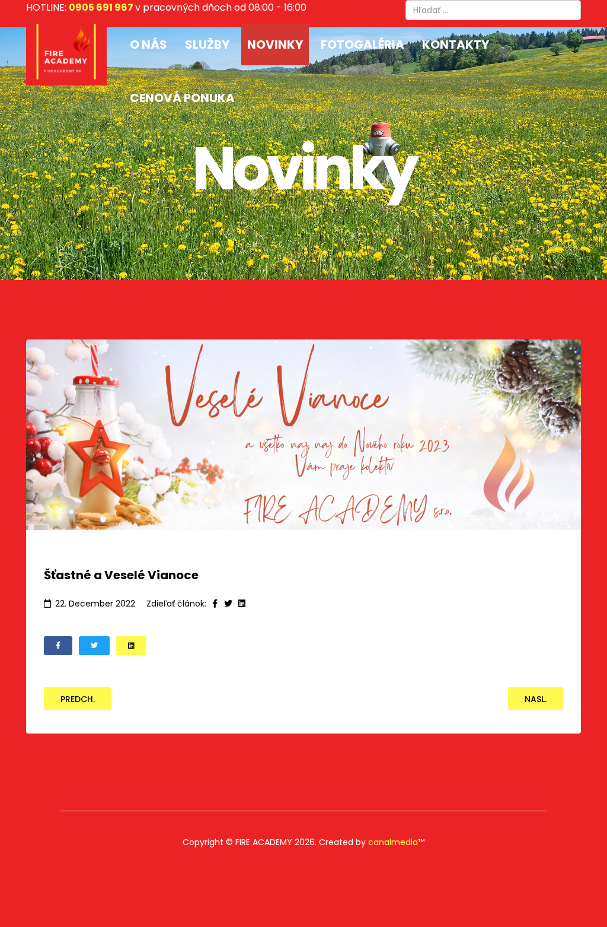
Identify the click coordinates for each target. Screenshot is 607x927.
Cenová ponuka (182, 98)
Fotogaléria (362, 44)
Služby (207, 44)
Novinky (275, 44)
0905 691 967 (101, 7)
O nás (148, 44)
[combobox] (493, 10)
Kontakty (455, 44)
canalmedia (393, 842)
